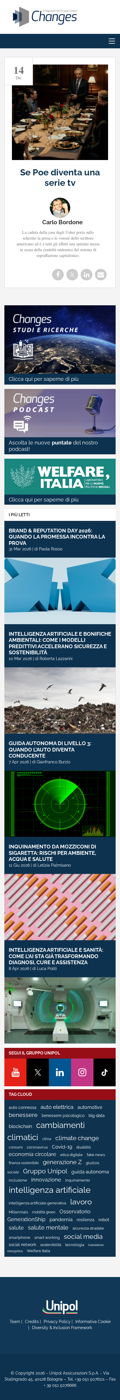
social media (83, 1236)
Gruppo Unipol (45, 1171)
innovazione (46, 1180)
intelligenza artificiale (50, 1190)
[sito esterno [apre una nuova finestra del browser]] (60, 1307)
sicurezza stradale (88, 1228)
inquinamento (77, 1180)
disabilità (83, 1147)
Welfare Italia (38, 1251)
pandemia (61, 1219)
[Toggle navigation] (112, 41)
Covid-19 (62, 1147)
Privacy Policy (57, 1321)
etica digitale (71, 1155)
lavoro (81, 1201)
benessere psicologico (63, 1115)
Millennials (18, 1212)
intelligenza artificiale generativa (37, 1203)
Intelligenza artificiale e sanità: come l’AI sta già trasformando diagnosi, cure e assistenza (56, 956)
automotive (89, 1107)
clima (46, 1139)
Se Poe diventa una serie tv (60, 177)
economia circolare (32, 1154)
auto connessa (22, 1107)
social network (22, 1244)
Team (15, 1321)
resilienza (85, 1219)
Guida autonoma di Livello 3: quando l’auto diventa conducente (50, 749)
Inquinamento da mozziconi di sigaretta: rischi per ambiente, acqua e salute (52, 853)
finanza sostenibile (24, 1163)
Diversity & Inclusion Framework (62, 1327)
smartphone (19, 1237)
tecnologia (74, 1245)
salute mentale (48, 1227)
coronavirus (37, 1147)
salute (16, 1228)
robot (103, 1219)
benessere (23, 1115)
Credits (32, 1321)
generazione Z (62, 1162)
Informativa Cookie (93, 1321)
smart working (47, 1237)
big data (97, 1115)
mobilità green (43, 1212)
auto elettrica (56, 1107)
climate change (77, 1138)
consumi (16, 1147)
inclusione (18, 1180)
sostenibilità (50, 1245)
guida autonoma (90, 1172)
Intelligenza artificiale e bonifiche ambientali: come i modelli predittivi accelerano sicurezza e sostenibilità (60, 643)
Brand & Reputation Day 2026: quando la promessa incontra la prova (57, 537)
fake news (96, 1155)
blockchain (20, 1126)
